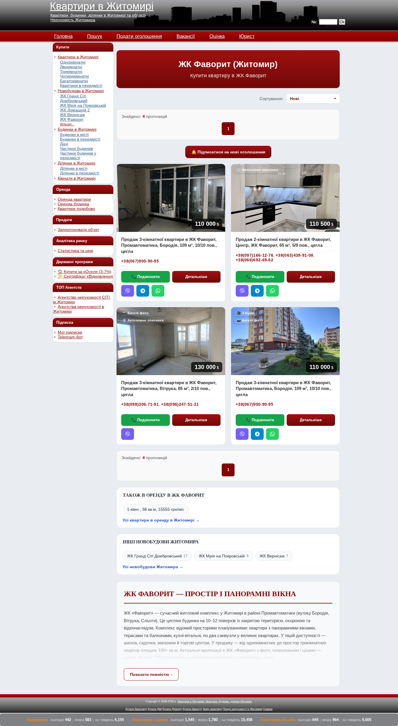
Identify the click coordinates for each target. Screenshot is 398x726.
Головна (63, 35)
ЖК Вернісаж (72, 114)
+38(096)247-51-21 (180, 404)
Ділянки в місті (73, 168)
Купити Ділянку (172, 709)
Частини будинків (76, 148)
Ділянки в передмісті (79, 173)
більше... (67, 124)
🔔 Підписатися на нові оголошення (228, 152)
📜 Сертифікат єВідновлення (85, 276)
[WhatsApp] (158, 291)
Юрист (247, 35)
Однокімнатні (72, 62)
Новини (267, 709)
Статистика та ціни (75, 250)
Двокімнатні (71, 66)
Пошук (94, 35)
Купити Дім (154, 709)
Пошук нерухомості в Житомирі (242, 709)
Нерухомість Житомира (72, 20)
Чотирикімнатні (74, 76)
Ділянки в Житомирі (76, 163)
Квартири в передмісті (81, 85)
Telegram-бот (70, 337)
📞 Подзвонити (145, 276)
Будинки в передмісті (80, 139)
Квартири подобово (76, 208)
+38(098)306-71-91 (140, 404)
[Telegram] (142, 291)
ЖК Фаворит (72, 119)
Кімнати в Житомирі (77, 178)
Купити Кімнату (192, 709)
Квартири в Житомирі (102, 6)
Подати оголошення (139, 35)
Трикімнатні (71, 71)
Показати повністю (149, 674)
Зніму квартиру (212, 709)
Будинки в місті (74, 134)
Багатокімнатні (74, 80)
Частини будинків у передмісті (78, 155)
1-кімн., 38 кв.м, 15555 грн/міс (155, 509)
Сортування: (271, 98)
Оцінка (217, 35)
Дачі (64, 143)
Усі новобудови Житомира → (153, 566)
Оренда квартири (74, 199)
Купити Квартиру (136, 709)
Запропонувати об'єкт (78, 229)
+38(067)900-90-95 (140, 261)
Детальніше (196, 276)
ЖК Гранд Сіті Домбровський (73, 98)
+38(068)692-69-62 (254, 260)
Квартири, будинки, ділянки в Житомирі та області (98, 15)
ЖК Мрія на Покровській (83, 105)
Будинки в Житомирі (77, 129)
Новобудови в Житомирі (81, 90)
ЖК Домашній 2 (75, 110)
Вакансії (186, 35)
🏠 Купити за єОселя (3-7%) (84, 271)
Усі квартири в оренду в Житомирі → (161, 520)
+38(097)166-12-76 (254, 255)
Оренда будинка (73, 204)
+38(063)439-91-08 (294, 255)
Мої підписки (70, 332)
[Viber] (127, 291)
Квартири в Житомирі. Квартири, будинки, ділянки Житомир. (215, 701)
